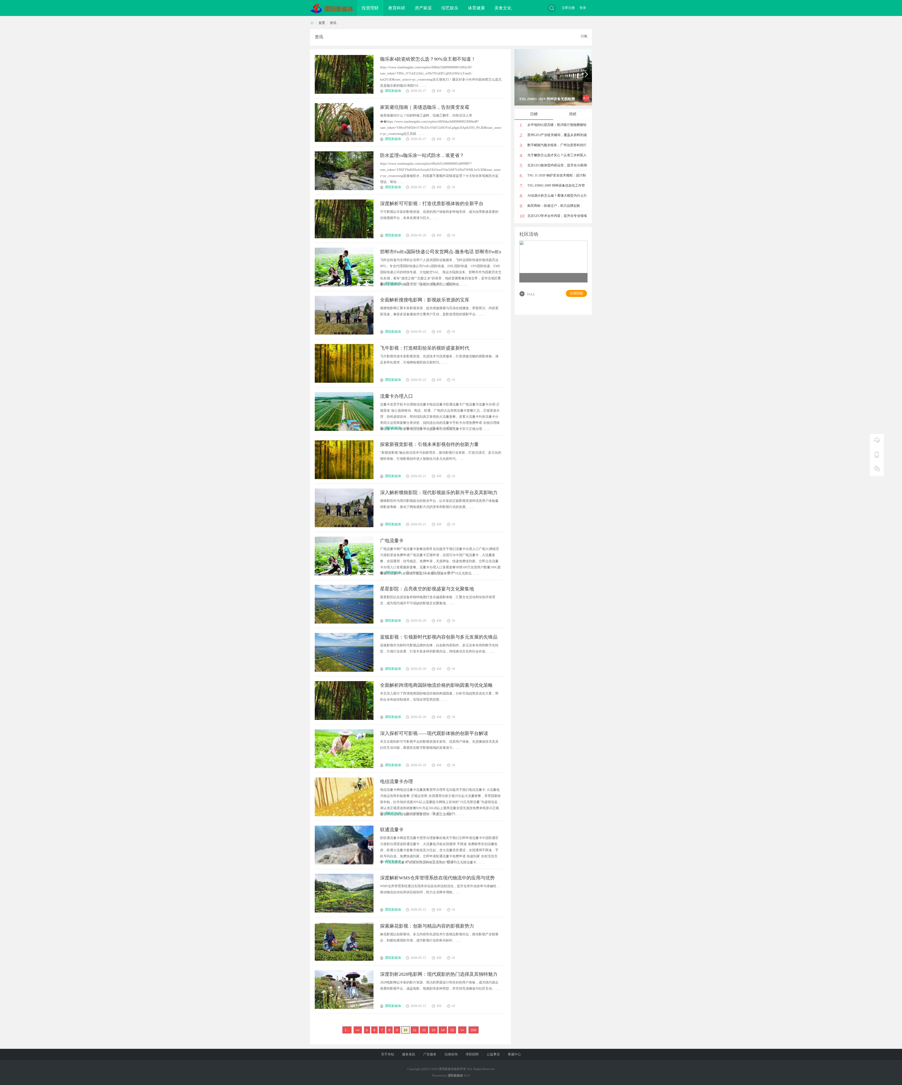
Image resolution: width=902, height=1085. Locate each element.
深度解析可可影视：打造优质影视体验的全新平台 (431, 203)
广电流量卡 (392, 540)
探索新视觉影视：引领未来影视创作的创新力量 (429, 444)
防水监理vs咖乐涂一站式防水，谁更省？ (422, 155)
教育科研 (396, 8)
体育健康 (476, 8)
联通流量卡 (392, 829)
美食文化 (502, 8)
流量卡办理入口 (396, 396)
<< (358, 1030)
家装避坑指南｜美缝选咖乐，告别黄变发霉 (424, 107)
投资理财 (370, 8)
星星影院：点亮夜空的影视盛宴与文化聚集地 (427, 588)
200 (473, 1030)
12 (424, 1030)
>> (462, 1030)
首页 (312, 23)
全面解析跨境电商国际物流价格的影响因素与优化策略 (436, 685)
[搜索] (552, 8)
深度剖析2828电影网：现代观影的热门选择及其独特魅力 (439, 974)
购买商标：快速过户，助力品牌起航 (553, 205)
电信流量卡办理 (396, 781)
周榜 (572, 114)
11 (414, 1030)
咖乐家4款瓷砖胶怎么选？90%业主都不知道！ (428, 59)
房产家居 (423, 8)
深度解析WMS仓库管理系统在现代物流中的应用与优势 (437, 877)
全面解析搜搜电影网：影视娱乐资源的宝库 (424, 299)
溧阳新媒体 (339, 9)
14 (443, 1030)
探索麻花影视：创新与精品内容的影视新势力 (427, 926)
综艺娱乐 (449, 8)
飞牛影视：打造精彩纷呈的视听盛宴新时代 (424, 348)
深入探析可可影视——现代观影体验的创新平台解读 (434, 733)
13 (433, 1030)
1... (347, 1030)
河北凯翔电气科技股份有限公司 (543, 99)
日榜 (534, 114)
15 (452, 1030)
